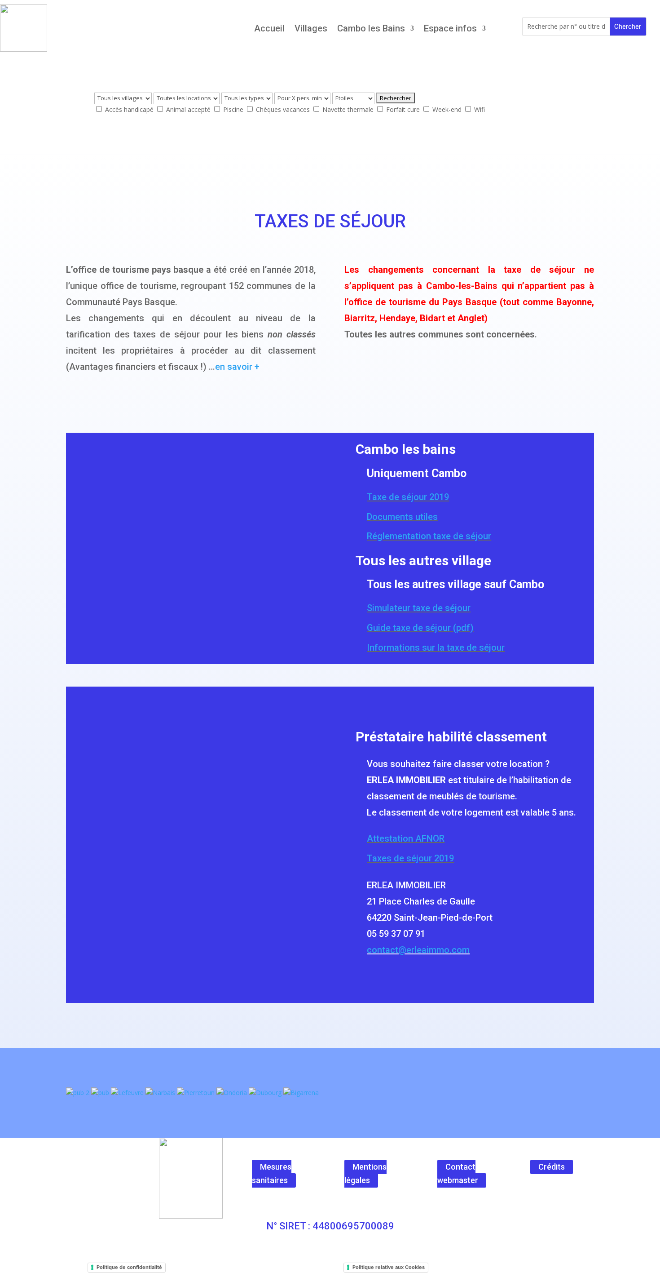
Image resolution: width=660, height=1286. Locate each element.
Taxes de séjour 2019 (410, 858)
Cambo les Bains (371, 28)
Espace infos (450, 28)
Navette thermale (348, 109)
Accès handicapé (129, 109)
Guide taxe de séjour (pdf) (420, 627)
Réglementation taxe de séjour (429, 536)
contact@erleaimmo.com (418, 950)
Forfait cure (403, 109)
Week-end (447, 109)
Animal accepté (188, 109)
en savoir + (237, 366)
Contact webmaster (457, 1173)
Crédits (551, 1166)
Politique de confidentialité (129, 1267)
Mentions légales (365, 1173)
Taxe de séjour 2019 (408, 497)
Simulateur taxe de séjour (419, 608)
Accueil (269, 28)
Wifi (478, 109)
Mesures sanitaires (271, 1173)
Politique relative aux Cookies (388, 1267)
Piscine (233, 109)
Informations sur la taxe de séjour (436, 647)
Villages (311, 28)
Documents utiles (402, 516)
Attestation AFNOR (405, 838)
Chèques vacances (283, 109)
